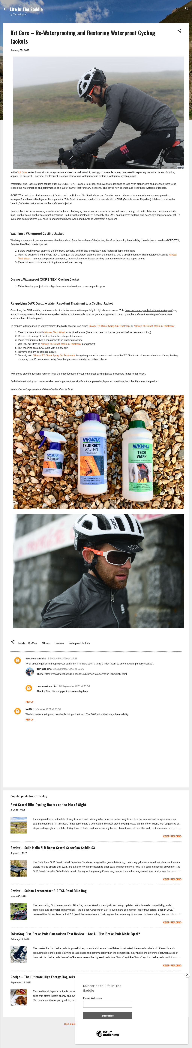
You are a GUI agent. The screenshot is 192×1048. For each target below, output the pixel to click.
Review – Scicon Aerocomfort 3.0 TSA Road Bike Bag (48, 890)
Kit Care (22, 172)
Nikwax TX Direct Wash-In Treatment (154, 326)
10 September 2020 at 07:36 (68, 668)
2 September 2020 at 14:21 (62, 658)
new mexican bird (36, 658)
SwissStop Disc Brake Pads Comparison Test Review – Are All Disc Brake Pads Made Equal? (75, 933)
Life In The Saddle (26, 9)
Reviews (59, 643)
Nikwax (46, 643)
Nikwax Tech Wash (54, 332)
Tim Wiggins (44, 668)
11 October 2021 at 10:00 (47, 709)
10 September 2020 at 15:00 (74, 686)
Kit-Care (32, 643)
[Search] (186, 8)
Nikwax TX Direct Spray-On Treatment (109, 326)
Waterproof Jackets (79, 643)
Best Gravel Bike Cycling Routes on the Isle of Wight (48, 804)
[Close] (187, 974)
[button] (179, 31)
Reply (30, 701)
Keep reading (172, 836)
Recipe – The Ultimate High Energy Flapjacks (42, 976)
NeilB (29, 709)
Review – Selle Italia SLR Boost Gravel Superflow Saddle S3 (52, 847)
